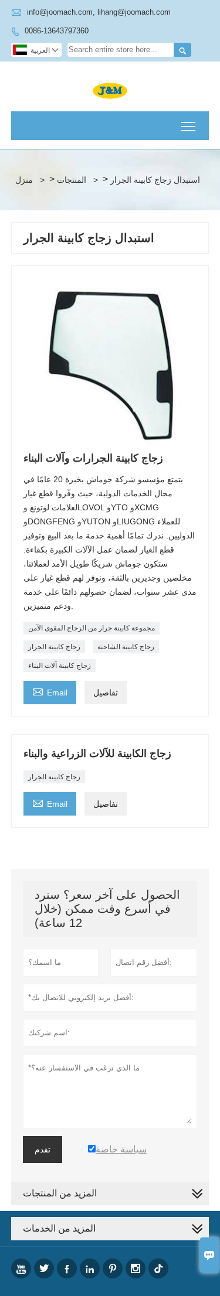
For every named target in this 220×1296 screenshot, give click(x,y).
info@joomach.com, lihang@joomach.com (99, 12)
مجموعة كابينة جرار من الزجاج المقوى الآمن (91, 628)
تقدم (42, 1149)
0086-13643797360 (57, 30)
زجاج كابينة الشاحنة (125, 647)
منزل (24, 180)
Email (49, 691)
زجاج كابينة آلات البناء (59, 665)
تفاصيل (105, 692)
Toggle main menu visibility (188, 125)
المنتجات (71, 180)
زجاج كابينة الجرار (54, 647)
